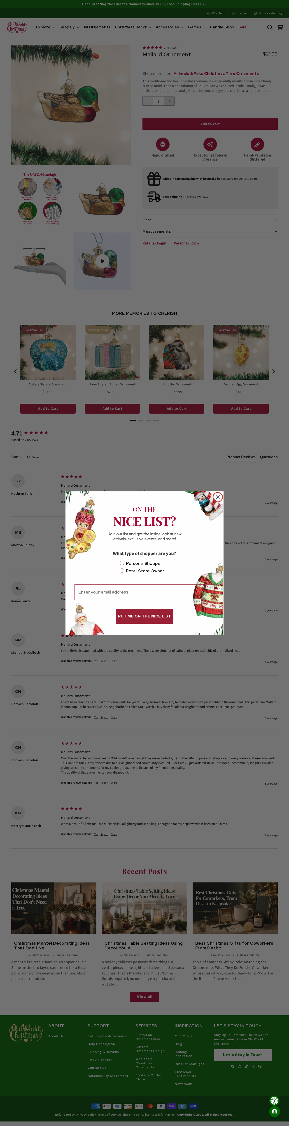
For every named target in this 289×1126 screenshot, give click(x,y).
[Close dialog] (218, 497)
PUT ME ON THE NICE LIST (144, 616)
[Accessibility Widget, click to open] (274, 1101)
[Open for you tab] (274, 1111)
